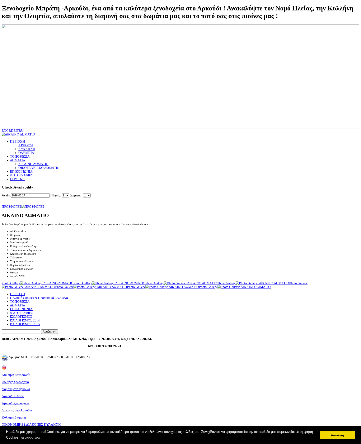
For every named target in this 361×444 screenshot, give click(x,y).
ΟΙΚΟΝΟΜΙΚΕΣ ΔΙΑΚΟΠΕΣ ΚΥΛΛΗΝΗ (31, 424)
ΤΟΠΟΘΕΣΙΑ (20, 156)
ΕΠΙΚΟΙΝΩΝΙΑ (21, 171)
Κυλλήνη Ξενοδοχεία (16, 375)
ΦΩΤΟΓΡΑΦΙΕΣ (21, 175)
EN (4, 130)
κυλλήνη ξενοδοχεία (15, 382)
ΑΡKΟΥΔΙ (25, 145)
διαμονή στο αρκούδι (16, 389)
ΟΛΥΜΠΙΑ (26, 152)
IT (17, 130)
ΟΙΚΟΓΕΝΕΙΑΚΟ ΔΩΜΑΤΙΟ (39, 168)
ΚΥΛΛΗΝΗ (26, 149)
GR (8, 130)
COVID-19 (17, 179)
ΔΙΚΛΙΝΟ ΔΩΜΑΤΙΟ (33, 164)
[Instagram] (4, 366)
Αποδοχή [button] (337, 435)
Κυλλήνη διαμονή (14, 417)
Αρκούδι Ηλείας (13, 396)
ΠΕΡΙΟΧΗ (17, 141)
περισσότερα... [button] (31, 437)
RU (21, 130)
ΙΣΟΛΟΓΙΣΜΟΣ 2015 (25, 324)
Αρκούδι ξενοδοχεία (15, 403)
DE (13, 130)
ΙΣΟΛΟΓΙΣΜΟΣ (21, 316)
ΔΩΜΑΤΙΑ (17, 160)
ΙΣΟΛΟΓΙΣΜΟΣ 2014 (25, 320)
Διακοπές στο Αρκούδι (17, 410)
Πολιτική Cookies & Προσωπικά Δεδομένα (39, 298)
